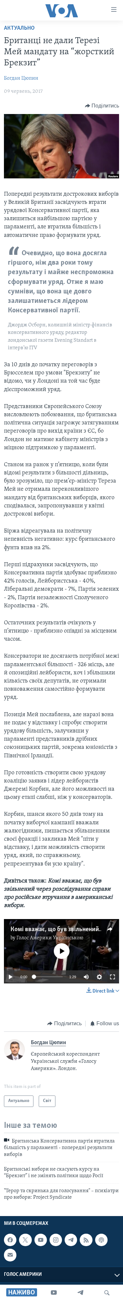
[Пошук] (107, 1293)
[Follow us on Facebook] (10, 1240)
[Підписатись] (10, 1255)
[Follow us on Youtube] (40, 1240)
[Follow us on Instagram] (56, 1240)
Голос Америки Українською (49, 938)
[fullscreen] (112, 976)
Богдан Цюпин (21, 78)
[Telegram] (80, 1293)
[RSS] (86, 1240)
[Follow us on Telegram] (71, 1240)
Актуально (19, 28)
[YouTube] (54, 1293)
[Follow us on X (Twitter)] (25, 1240)
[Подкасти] (101, 1240)
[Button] (102, 106)
